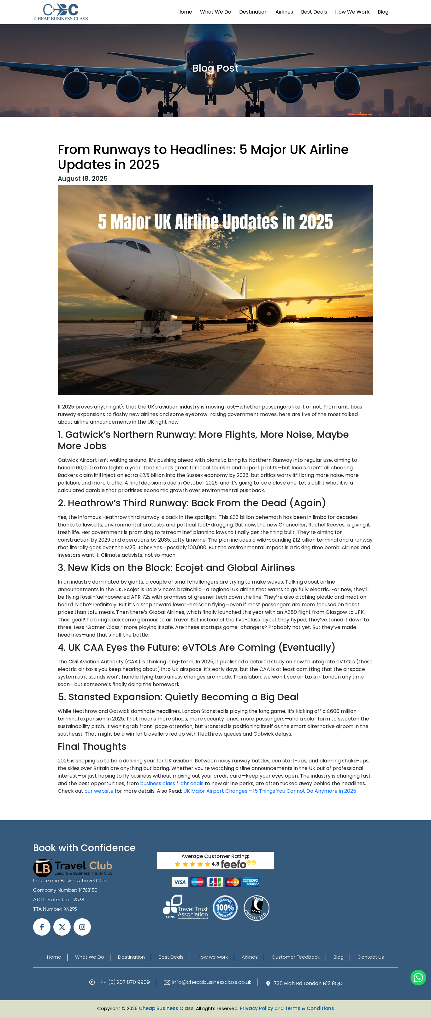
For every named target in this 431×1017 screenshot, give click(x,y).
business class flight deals (172, 783)
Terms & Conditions (309, 1008)
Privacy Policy (256, 1008)
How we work (352, 11)
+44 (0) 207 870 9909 (123, 982)
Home (184, 11)
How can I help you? (418, 977)
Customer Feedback (296, 957)
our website (99, 791)
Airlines (284, 11)
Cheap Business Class (166, 1008)
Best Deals (314, 11)
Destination (253, 11)
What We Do (215, 11)
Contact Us (370, 957)
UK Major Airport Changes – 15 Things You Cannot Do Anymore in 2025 (269, 791)
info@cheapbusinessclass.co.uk (211, 982)
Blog (383, 11)
